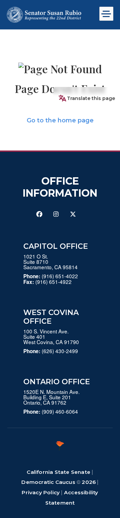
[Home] (49, 15)
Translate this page (91, 98)
